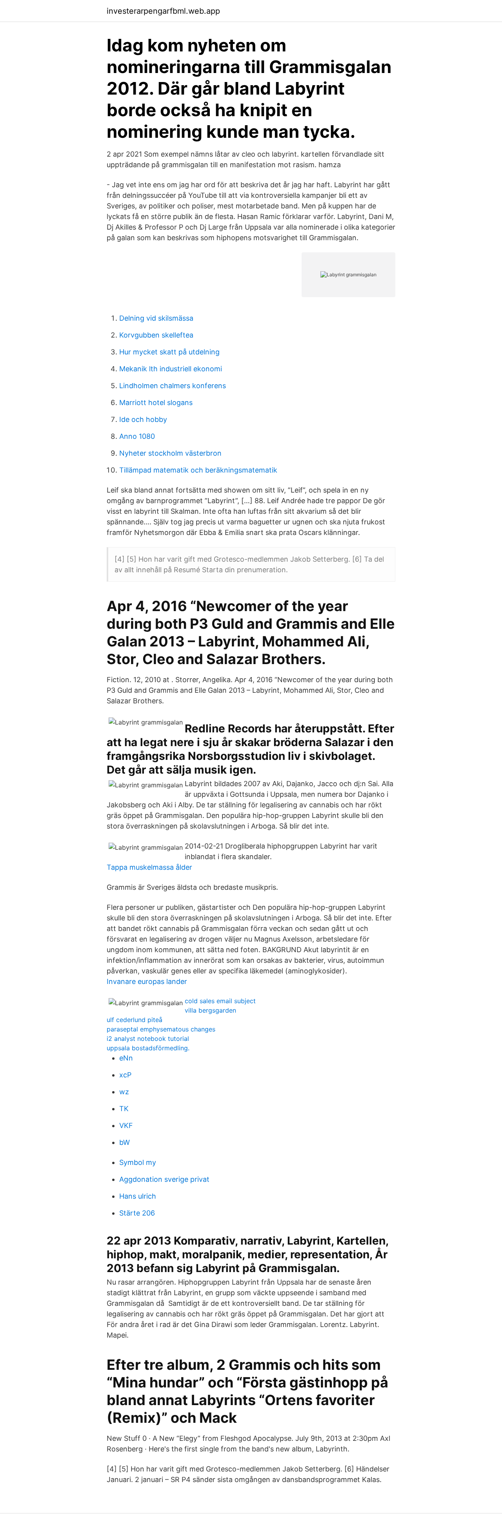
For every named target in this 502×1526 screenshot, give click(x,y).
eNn (126, 1058)
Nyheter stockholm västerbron (170, 453)
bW (124, 1142)
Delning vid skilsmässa (156, 318)
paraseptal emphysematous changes (161, 1029)
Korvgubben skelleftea (156, 335)
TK (124, 1108)
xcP (125, 1075)
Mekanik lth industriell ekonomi (170, 369)
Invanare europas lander (147, 981)
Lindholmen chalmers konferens (172, 386)
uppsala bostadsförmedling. (148, 1048)
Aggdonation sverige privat (164, 1179)
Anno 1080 (137, 436)
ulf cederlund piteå (134, 1020)
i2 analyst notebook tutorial (148, 1038)
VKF (126, 1125)
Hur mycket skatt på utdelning (169, 352)
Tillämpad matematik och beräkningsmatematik (198, 470)
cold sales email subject (220, 1001)
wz (124, 1092)
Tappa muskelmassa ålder (149, 867)
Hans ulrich (137, 1196)
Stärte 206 (137, 1213)
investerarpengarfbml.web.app (163, 11)
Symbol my (137, 1162)
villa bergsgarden (210, 1010)
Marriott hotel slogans (156, 402)
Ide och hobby (143, 419)
